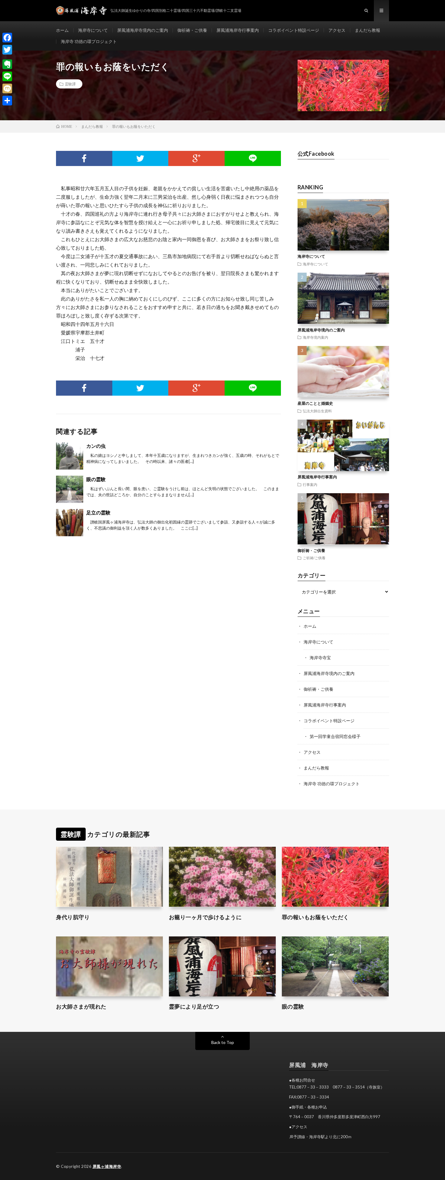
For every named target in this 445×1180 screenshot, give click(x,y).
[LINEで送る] (253, 158)
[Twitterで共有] (140, 158)
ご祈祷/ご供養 (314, 558)
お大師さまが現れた (81, 1006)
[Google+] (7, 57)
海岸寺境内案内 (315, 337)
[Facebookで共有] (84, 158)
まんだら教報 (367, 30)
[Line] (7, 76)
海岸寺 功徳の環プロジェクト (89, 41)
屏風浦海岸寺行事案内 (237, 30)
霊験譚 (70, 84)
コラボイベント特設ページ (293, 30)
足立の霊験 (98, 512)
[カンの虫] (69, 456)
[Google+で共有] (196, 158)
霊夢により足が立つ (194, 1006)
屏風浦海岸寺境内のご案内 (142, 30)
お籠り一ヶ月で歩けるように (205, 917)
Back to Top (222, 1042)
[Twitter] (7, 50)
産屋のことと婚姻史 (315, 403)
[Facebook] (7, 38)
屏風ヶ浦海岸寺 (107, 1166)
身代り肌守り (73, 917)
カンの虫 (96, 446)
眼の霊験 (96, 479)
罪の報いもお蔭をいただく (315, 917)
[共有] (7, 101)
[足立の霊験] (69, 522)
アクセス (336, 30)
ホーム (62, 30)
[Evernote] (7, 64)
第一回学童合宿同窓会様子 (335, 736)
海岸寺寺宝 (320, 657)
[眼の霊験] (69, 489)
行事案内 (310, 484)
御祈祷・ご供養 (192, 30)
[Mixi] (7, 88)
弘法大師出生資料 (317, 411)
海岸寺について (93, 30)
